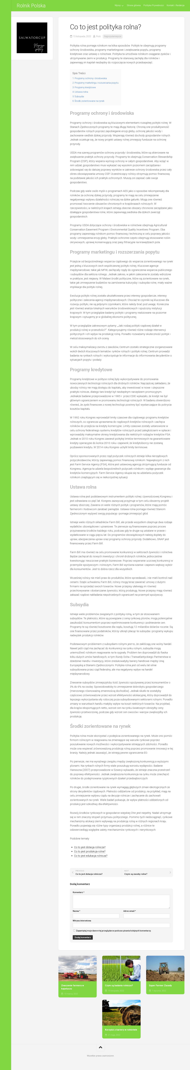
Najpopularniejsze (112, 36)
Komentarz (78, 892)
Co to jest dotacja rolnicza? (90, 847)
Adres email (129, 911)
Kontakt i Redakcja (175, 5)
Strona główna (134, 5)
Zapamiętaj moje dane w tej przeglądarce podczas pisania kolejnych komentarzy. (113, 931)
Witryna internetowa (82, 921)
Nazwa (76, 911)
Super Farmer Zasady (160, 985)
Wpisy (118, 5)
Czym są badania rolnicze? (119, 985)
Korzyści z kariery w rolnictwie (121, 1029)
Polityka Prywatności (153, 5)
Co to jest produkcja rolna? (89, 851)
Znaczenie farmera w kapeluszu (72, 987)
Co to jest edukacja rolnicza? (90, 855)
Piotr (98, 36)
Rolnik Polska (31, 6)
